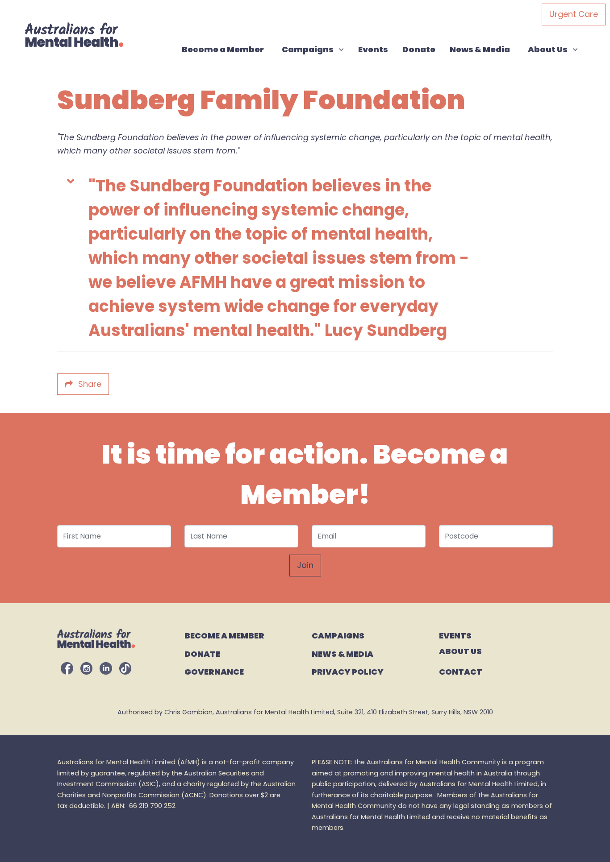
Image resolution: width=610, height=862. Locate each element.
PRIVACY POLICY (348, 671)
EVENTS (455, 635)
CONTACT (460, 671)
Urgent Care (573, 14)
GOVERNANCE (214, 671)
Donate (418, 49)
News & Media (480, 49)
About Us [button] (556, 49)
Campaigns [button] (316, 49)
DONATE (202, 653)
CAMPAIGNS (339, 635)
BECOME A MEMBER (224, 635)
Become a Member (223, 49)
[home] (74, 34)
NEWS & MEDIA (342, 653)
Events (373, 49)
